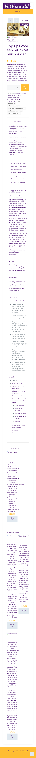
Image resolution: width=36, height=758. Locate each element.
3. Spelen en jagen (20, 413)
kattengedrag (11, 103)
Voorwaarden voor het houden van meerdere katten (19, 401)
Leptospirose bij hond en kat (12, 643)
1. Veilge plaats (19, 406)
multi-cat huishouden (14, 106)
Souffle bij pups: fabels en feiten (12, 545)
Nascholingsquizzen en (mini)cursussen (14, 100)
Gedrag (18, 95)
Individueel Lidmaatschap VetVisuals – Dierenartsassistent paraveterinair (13, 467)
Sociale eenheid (17, 383)
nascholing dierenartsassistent (16, 108)
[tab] (18, 121)
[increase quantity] (17, 88)
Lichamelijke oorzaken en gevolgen (19, 392)
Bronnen (14, 433)
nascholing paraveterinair (15, 111)
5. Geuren (18, 421)
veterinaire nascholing (14, 113)
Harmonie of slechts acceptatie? (18, 387)
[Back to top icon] (32, 754)
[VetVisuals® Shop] (16, 6)
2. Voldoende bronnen (19, 409)
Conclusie (15, 430)
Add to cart (25, 88)
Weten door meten (17, 396)
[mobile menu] (30, 5)
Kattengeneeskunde (13, 97)
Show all (25, 20)
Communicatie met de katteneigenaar (18, 426)
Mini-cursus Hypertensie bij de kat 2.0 (23, 547)
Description (18, 121)
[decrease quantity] (9, 88)
